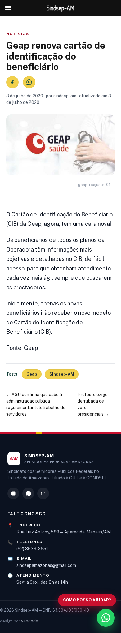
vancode (29, 620)
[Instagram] (13, 493)
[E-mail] (43, 493)
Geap (31, 374)
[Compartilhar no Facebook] (12, 82)
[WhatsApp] (28, 493)
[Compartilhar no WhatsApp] (29, 82)
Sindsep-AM (61, 374)
